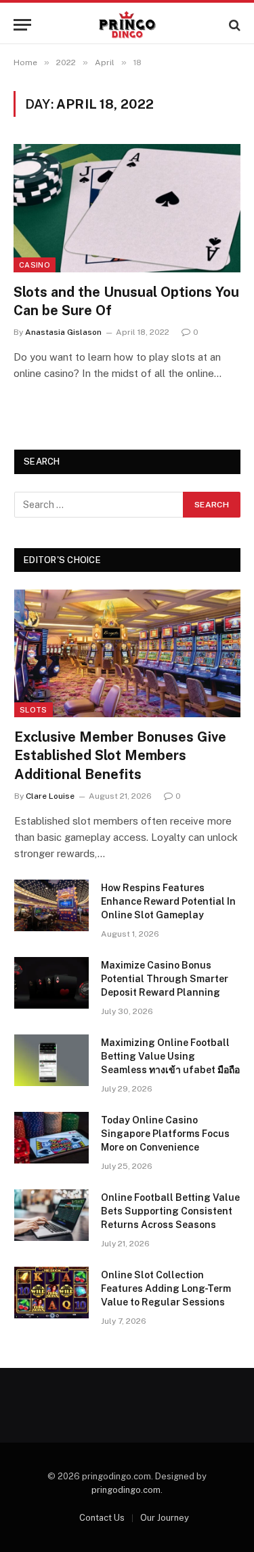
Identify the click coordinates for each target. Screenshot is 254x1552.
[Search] (233, 25)
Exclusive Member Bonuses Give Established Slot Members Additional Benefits (120, 755)
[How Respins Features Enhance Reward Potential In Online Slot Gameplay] (51, 905)
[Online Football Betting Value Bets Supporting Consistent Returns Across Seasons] (51, 1215)
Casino (34, 265)
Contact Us (102, 1518)
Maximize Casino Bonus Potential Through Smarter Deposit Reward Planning (164, 979)
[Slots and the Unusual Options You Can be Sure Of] (127, 208)
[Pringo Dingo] (127, 25)
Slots (33, 710)
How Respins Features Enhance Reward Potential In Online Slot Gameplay (168, 901)
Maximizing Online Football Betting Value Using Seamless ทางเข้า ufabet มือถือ (170, 1056)
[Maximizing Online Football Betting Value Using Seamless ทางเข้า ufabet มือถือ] (51, 1060)
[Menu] (22, 25)
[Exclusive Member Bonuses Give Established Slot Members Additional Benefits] (127, 653)
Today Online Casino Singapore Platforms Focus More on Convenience (165, 1134)
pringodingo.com (126, 1490)
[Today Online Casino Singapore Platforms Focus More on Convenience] (51, 1137)
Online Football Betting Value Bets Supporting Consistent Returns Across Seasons (170, 1211)
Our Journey (164, 1518)
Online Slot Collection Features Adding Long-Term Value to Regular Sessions (166, 1288)
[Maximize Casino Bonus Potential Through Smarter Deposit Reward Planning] (51, 983)
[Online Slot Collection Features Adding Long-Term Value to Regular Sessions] (51, 1292)
